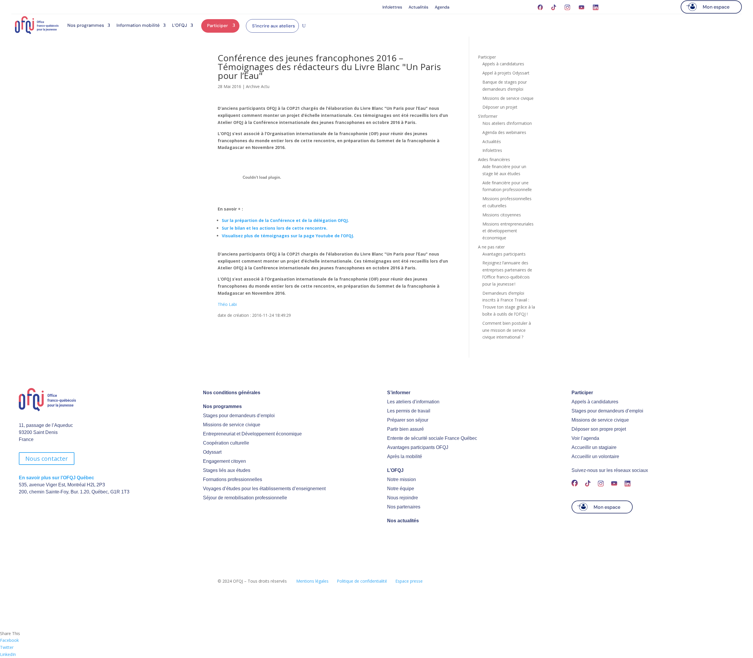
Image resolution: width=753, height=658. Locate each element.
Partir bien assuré (405, 429)
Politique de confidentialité (362, 581)
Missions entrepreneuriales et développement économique (508, 231)
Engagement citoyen (224, 461)
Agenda (442, 7)
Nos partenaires (403, 506)
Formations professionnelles (232, 479)
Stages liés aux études (226, 470)
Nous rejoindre (402, 497)
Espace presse (409, 581)
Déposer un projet (499, 107)
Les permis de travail (408, 410)
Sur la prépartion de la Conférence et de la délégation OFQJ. (285, 220)
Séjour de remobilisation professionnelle (245, 497)
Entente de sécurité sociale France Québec (432, 438)
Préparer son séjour (407, 419)
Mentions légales (312, 581)
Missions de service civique (508, 98)
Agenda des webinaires (504, 132)
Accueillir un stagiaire (594, 447)
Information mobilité (138, 25)
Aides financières (494, 159)
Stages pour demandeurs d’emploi (239, 415)
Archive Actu (257, 86)
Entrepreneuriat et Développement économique (252, 433)
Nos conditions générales (231, 392)
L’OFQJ (179, 25)
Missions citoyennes (501, 215)
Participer (217, 26)
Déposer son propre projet (599, 429)
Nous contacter (46, 459)
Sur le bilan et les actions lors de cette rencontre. (274, 228)
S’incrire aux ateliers (273, 26)
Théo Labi (227, 304)
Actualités (418, 7)
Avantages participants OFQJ (417, 447)
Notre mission (401, 479)
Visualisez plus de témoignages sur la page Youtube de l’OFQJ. (288, 235)
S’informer (487, 116)
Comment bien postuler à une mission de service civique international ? (506, 330)
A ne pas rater (491, 247)
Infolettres (392, 7)
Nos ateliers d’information (507, 123)
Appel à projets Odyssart (505, 73)
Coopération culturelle (226, 442)
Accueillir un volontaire (595, 456)
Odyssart (212, 452)
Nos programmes (85, 25)
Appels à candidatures (503, 64)
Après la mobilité (404, 456)
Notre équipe (400, 488)
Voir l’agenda (585, 438)
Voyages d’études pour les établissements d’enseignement (264, 488)
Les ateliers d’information (413, 401)
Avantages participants (504, 254)
